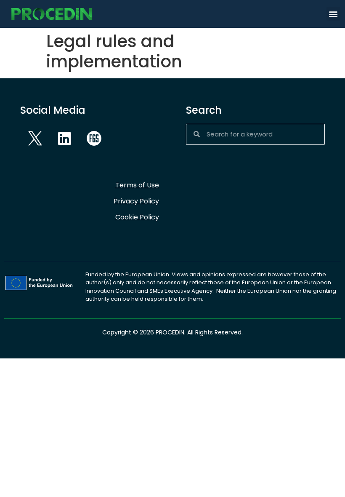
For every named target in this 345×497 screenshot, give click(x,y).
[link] (52, 14)
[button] (333, 14)
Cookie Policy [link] (137, 217)
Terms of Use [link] (137, 185)
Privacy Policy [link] (136, 201)
